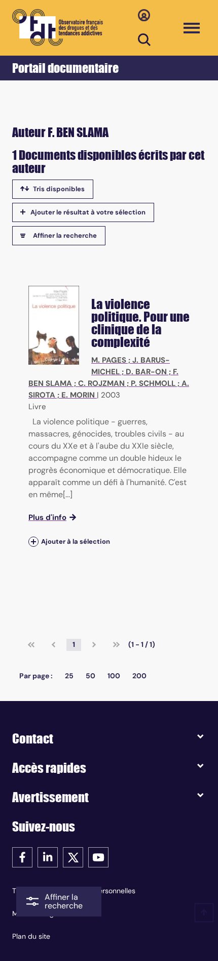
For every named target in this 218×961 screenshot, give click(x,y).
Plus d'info (47, 517)
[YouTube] (98, 856)
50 (90, 675)
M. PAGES (108, 360)
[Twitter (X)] (73, 856)
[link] (31, 645)
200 (139, 675)
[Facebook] (22, 856)
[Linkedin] (48, 856)
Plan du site (31, 936)
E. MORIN (78, 395)
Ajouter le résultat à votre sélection (88, 212)
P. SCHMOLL (153, 383)
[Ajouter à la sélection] (33, 541)
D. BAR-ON (146, 372)
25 (69, 675)
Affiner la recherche (65, 235)
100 (113, 675)
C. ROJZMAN (101, 383)
